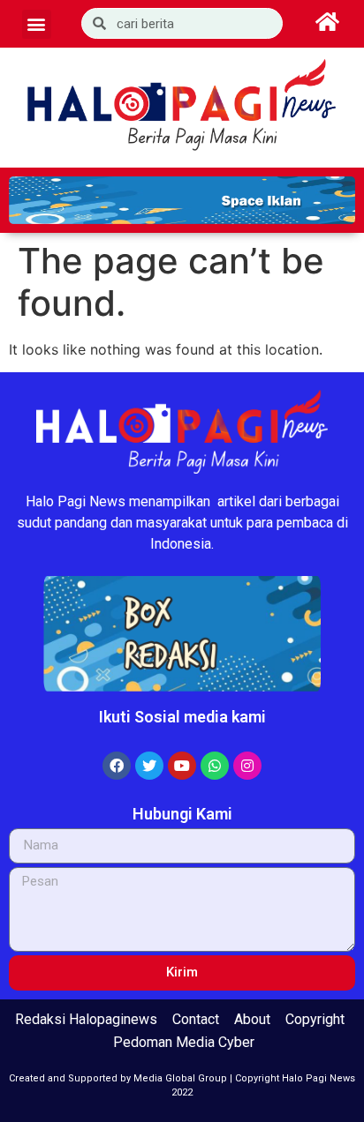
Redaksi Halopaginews (86, 1019)
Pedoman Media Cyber (183, 1042)
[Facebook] (116, 766)
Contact (195, 1019)
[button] (36, 24)
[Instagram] (247, 766)
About (252, 1019)
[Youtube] (182, 766)
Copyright (315, 1019)
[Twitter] (149, 766)
